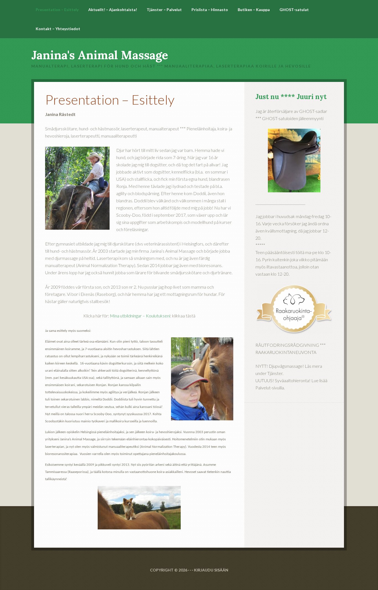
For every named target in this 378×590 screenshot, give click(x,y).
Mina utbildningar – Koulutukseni (140, 315)
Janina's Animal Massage (99, 55)
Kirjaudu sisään (211, 570)
